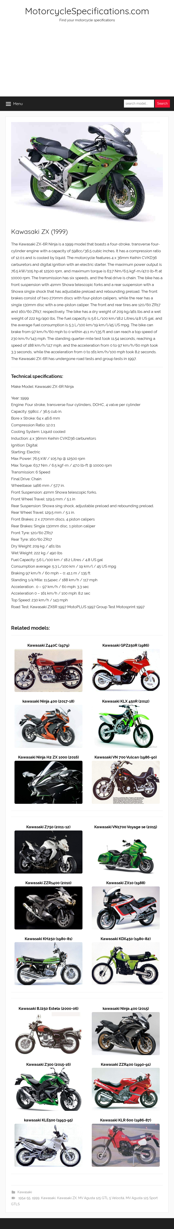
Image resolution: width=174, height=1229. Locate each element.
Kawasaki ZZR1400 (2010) (48, 883)
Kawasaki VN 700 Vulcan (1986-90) (125, 757)
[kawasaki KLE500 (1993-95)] (48, 1127)
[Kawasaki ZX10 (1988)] (126, 889)
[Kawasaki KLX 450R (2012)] (126, 708)
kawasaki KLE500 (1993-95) (48, 1120)
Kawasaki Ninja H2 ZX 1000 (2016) (48, 757)
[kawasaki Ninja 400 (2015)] (126, 1015)
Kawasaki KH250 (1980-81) (48, 938)
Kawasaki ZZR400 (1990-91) (126, 1064)
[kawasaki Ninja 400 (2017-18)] (48, 708)
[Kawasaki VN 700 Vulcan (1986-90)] (126, 764)
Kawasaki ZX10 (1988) (125, 883)
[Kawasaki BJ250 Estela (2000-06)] (48, 1015)
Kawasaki (24, 1192)
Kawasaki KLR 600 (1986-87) (125, 1120)
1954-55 (24, 1198)
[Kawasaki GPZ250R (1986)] (126, 652)
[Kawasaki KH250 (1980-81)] (48, 945)
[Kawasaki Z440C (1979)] (48, 652)
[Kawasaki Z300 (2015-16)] (48, 1071)
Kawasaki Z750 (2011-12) (48, 827)
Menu (18, 103)
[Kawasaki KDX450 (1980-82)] (126, 945)
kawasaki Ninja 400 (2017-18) (48, 701)
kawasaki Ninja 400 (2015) (126, 1008)
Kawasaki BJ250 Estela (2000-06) (48, 1008)
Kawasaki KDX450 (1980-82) (126, 938)
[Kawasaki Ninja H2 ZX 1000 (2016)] (48, 764)
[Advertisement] (87, 62)
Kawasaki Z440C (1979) (48, 645)
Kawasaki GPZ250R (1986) (125, 645)
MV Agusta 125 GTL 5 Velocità (101, 1198)
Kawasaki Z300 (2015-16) (48, 1064)
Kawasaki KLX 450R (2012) (125, 701)
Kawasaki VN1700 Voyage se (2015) (125, 827)
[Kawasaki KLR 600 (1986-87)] (126, 1127)
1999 (35, 1198)
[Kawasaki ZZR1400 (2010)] (48, 889)
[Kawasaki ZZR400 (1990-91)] (126, 1071)
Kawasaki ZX (67, 1198)
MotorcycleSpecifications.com (87, 11)
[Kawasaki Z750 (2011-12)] (48, 833)
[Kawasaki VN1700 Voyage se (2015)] (126, 833)
